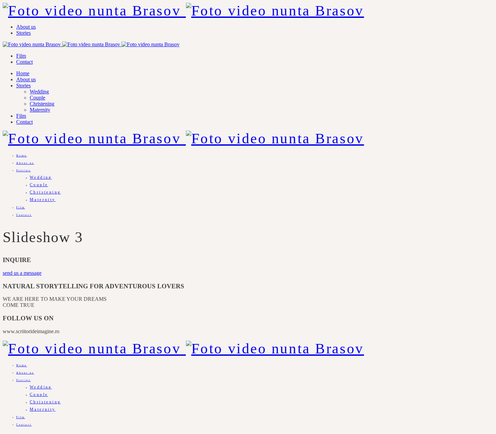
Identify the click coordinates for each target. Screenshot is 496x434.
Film (21, 56)
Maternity (40, 110)
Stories (23, 33)
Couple (37, 97)
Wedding (39, 91)
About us (26, 27)
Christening (42, 104)
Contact (24, 62)
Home (22, 73)
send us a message (22, 273)
